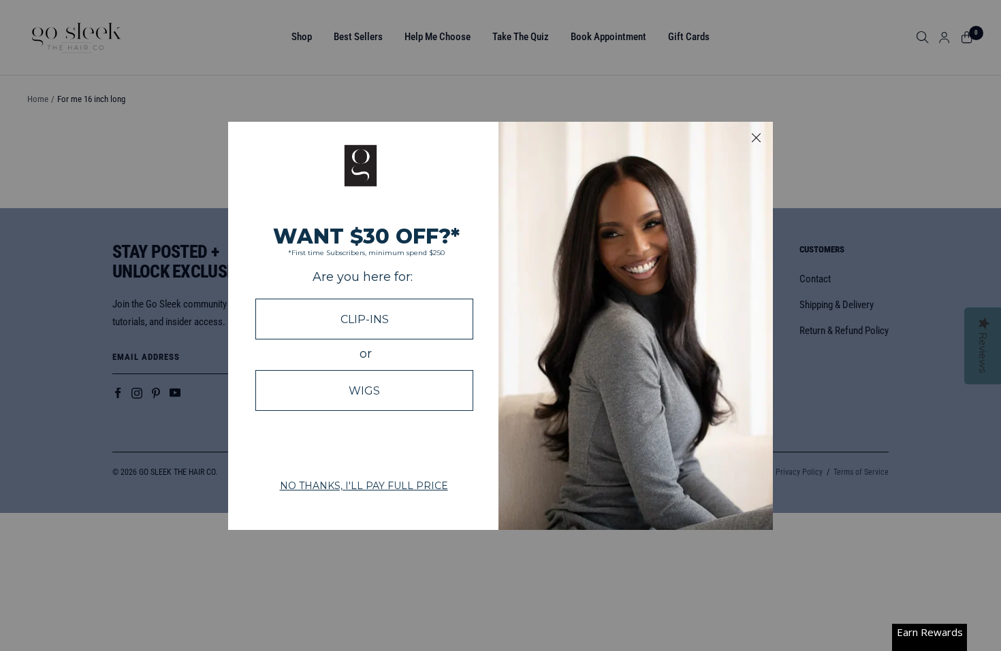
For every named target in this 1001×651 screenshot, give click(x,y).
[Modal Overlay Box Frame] (500, 326)
